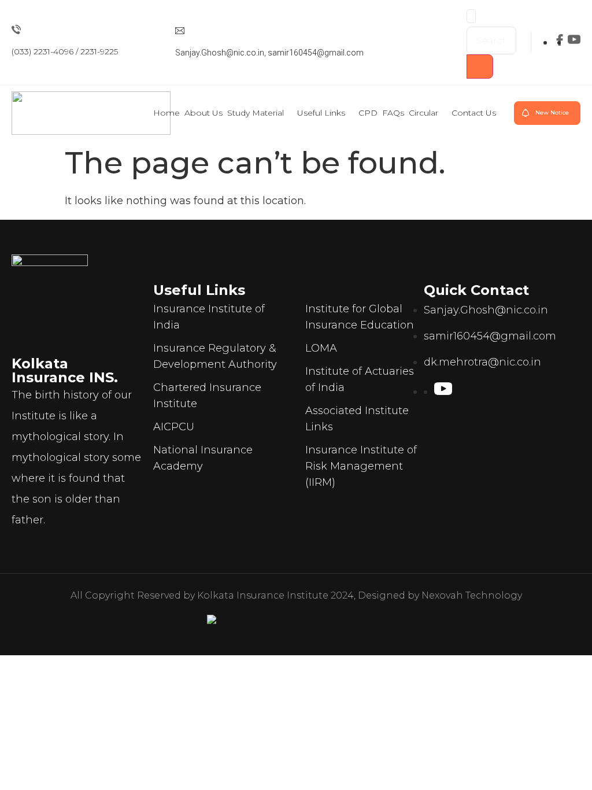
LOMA (321, 348)
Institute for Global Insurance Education (359, 316)
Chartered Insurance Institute (207, 395)
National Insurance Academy (203, 458)
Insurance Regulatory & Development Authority (215, 356)
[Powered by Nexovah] (296, 625)
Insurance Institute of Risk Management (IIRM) (361, 466)
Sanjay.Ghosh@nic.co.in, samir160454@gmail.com (269, 52)
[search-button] (480, 66)
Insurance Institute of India (209, 316)
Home (166, 113)
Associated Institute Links (357, 418)
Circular (423, 113)
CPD (368, 113)
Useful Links (321, 113)
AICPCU (173, 426)
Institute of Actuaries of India (359, 379)
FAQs (393, 113)
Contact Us (474, 113)
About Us (203, 113)
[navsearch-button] (471, 16)
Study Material (255, 113)
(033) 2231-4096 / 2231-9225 (65, 51)
